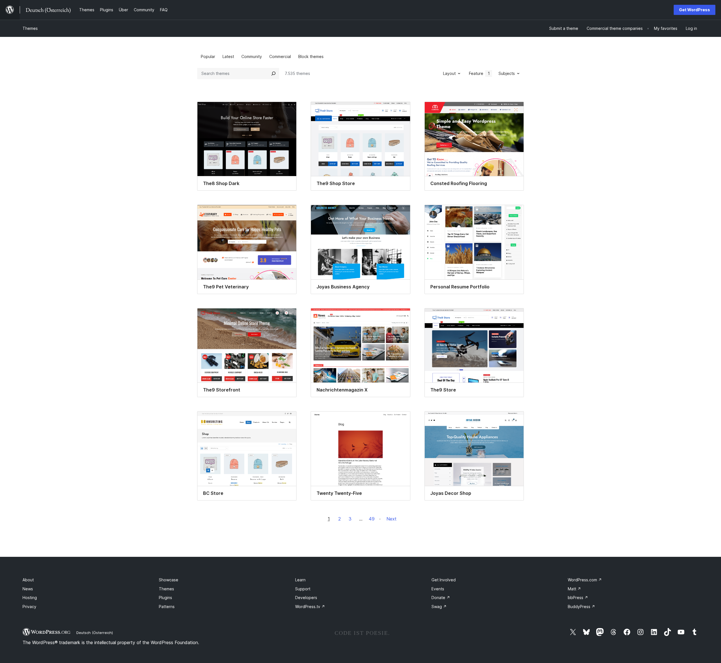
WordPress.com (585, 579)
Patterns (167, 606)
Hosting (30, 597)
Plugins (165, 597)
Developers (306, 597)
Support (302, 588)
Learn (300, 579)
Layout (449, 73)
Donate (440, 597)
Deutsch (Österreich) (94, 632)
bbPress (578, 597)
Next (391, 519)
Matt (574, 588)
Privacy (29, 606)
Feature (479, 73)
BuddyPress (581, 606)
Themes (30, 28)
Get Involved (443, 579)
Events (437, 588)
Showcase (168, 579)
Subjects (507, 73)
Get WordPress (694, 9)
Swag (439, 606)
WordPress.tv (310, 606)
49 (372, 519)
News (28, 588)
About (28, 579)
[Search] (273, 73)
